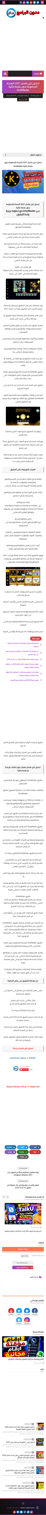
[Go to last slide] (7, 1197)
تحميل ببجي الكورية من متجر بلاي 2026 (20, 1442)
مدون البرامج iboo (12, 1508)
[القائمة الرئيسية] (5, 74)
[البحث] (3, 2)
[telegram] (34, 2)
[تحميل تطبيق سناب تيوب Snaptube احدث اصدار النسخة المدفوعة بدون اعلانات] (40, 1485)
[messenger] (37, 2)
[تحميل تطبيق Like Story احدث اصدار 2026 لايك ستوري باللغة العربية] (40, 1426)
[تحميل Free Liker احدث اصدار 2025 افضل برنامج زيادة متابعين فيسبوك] (40, 1470)
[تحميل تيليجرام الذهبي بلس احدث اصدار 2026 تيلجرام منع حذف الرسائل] (40, 1455)
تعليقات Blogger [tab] (23, 1249)
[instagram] (24, 2)
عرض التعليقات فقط (22, 1263)
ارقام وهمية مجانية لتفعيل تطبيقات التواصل (26, 1359)
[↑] (23, 1503)
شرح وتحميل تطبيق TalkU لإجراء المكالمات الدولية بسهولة (23, 645)
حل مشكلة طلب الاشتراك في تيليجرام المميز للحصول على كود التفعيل (22, 653)
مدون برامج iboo (38, 1363)
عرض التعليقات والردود (22, 1267)
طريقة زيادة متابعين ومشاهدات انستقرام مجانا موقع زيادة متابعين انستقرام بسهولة (22, 674)
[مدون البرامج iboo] (23, 13)
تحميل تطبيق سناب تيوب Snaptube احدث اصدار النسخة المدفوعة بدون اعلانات (20, 1487)
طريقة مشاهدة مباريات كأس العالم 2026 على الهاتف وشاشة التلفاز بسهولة (22, 666)
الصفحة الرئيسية (23, 95)
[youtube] (31, 2)
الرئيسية (36, 73)
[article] (23, 1171)
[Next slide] (3, 1197)
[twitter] (27, 2)
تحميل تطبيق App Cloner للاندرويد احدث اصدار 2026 (23, 659)
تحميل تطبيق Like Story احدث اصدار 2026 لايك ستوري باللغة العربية (20, 1428)
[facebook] (20, 2)
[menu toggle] (42, 2)
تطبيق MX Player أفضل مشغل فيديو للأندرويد (24, 680)
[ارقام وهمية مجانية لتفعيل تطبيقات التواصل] (23, 1346)
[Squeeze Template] (37, 1507)
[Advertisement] (23, 44)
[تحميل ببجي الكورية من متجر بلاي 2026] (40, 1442)
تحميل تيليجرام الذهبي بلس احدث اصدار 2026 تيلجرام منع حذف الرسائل (18, 1456)
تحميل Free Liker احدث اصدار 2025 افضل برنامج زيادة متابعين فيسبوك (20, 1471)
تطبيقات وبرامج (10, 95)
